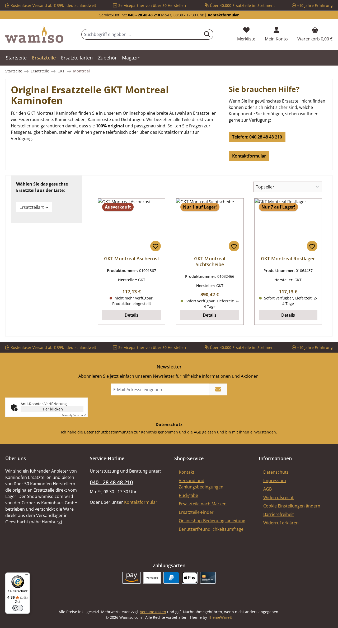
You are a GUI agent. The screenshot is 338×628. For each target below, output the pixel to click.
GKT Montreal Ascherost (131, 258)
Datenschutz (276, 472)
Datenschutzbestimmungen (108, 432)
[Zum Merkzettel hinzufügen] (155, 246)
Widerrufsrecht (278, 497)
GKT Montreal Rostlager (288, 258)
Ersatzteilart (32, 207)
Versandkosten (153, 611)
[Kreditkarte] (208, 578)
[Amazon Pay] (131, 578)
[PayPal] (171, 578)
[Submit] (218, 389)
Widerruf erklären (281, 523)
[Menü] (27, 575)
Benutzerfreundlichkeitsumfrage (211, 529)
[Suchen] (207, 34)
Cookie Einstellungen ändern (291, 506)
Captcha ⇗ (74, 415)
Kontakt (186, 472)
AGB (197, 432)
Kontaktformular (223, 14)
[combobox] (141, 34)
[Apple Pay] (190, 578)
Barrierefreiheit (278, 514)
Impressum (274, 480)
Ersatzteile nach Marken (203, 504)
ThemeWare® (220, 617)
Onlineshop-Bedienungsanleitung (212, 521)
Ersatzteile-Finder (196, 512)
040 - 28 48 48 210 (144, 14)
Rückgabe (188, 495)
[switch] (17, 608)
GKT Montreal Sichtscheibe (209, 261)
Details (131, 315)
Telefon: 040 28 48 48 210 (257, 137)
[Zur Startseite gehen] (34, 34)
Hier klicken (52, 409)
